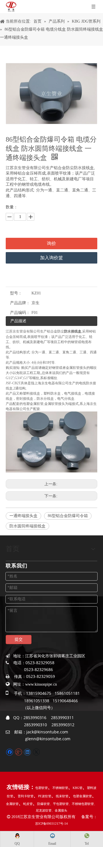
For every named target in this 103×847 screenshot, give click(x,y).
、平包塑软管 (59, 804)
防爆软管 (43, 804)
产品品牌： (20, 303)
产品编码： (20, 312)
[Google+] (18, 752)
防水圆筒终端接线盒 (27, 526)
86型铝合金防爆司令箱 (68, 516)
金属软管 (12, 804)
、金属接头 (59, 810)
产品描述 (18, 321)
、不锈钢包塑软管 (81, 804)
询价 (51, 243)
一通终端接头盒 (23, 516)
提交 (19, 639)
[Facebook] (9, 752)
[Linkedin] (27, 752)
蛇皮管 (28, 804)
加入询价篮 (51, 257)
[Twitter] (36, 752)
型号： (16, 293)
